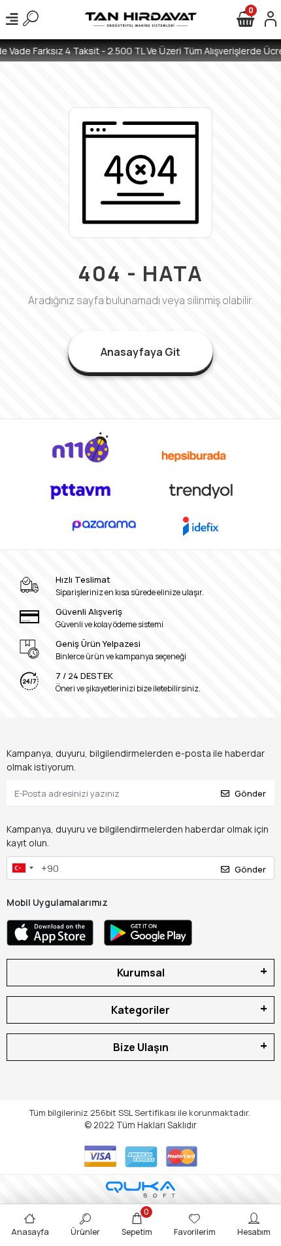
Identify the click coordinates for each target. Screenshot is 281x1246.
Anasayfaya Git (140, 352)
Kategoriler (140, 1010)
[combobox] (22, 868)
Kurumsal (141, 972)
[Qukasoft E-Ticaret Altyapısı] (140, 1189)
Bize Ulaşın (141, 1047)
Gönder (250, 793)
